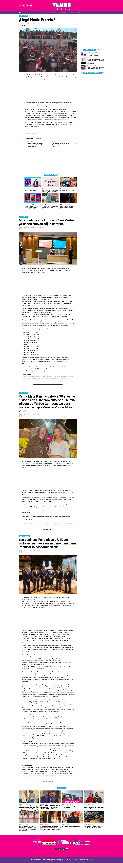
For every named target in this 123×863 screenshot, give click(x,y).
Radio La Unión (64, 860)
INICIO (43, 12)
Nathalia (23, 25)
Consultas (63, 853)
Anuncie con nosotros (74, 853)
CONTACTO (71, 12)
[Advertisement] (50, 91)
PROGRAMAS (54, 12)
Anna (26, 229)
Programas (56, 853)
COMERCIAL (78, 12)
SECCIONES (63, 12)
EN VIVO (48, 12)
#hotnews (38, 138)
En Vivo (49, 853)
